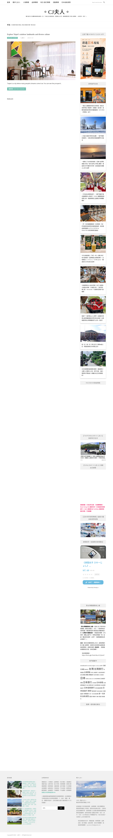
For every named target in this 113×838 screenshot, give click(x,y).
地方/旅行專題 (45, 2)
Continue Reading (19, 89)
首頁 (8, 2)
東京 (90, 691)
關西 (98, 696)
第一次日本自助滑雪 (94, 693)
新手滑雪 (96, 675)
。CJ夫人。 (56, 12)
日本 (82, 678)
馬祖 (100, 696)
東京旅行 (94, 691)
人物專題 (26, 2)
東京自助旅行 (100, 691)
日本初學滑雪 (97, 678)
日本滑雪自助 (97, 685)
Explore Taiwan (12, 37)
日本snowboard (90, 678)
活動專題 (56, 2)
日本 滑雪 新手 (90, 685)
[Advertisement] (93, 734)
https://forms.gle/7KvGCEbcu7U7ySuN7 (93, 655)
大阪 (92, 672)
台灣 (91, 668)
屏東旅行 (91, 675)
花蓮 (90, 696)
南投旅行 (86, 669)
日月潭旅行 (101, 675)
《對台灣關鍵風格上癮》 (86, 626)
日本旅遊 (94, 682)
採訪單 (97, 647)
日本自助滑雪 (66, 2)
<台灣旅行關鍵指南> (87, 633)
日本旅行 (87, 682)
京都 (104, 665)
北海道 (82, 669)
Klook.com (10, 99)
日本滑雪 (99, 682)
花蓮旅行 (94, 696)
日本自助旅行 (89, 687)
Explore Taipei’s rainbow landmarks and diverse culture (28, 34)
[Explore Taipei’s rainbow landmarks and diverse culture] (41, 61)
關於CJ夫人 (16, 2)
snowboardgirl (91, 665)
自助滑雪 (85, 696)
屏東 (87, 675)
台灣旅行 (98, 668)
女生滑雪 (82, 675)
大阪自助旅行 (101, 672)
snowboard (83, 665)
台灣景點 (87, 672)
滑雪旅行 (86, 694)
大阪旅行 (95, 672)
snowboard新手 (99, 665)
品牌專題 (35, 2)
